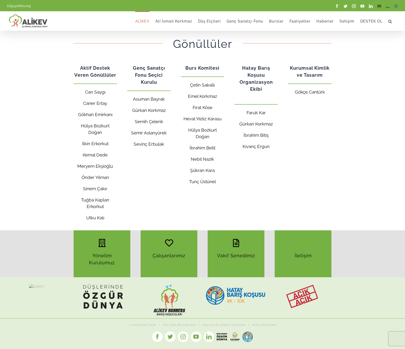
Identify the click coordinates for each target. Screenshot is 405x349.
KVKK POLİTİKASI (264, 324)
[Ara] (390, 20)
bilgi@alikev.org (19, 6)
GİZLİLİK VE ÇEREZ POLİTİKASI (224, 324)
